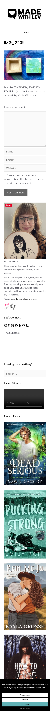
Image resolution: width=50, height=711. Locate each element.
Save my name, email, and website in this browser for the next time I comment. (25, 178)
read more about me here (24, 299)
